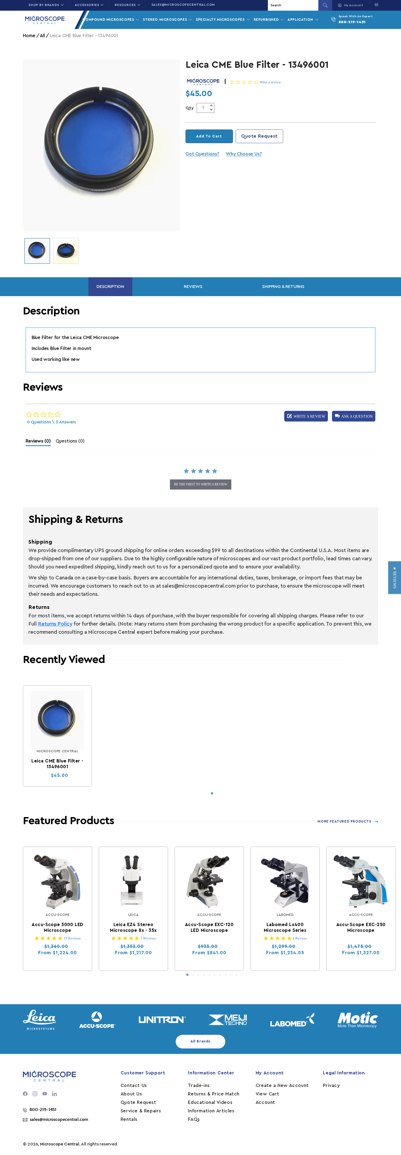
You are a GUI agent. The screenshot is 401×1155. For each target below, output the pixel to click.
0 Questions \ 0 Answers (51, 422)
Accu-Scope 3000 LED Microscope (57, 927)
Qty (189, 108)
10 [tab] (236, 975)
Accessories (87, 5)
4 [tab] (204, 975)
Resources (125, 5)
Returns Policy (55, 624)
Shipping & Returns (283, 286)
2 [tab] (193, 975)
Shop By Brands (43, 5)
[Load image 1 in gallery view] (37, 251)
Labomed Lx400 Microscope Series (285, 927)
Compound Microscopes (108, 19)
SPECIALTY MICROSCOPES (221, 19)
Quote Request (259, 136)
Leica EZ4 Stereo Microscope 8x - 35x (133, 927)
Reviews (193, 286)
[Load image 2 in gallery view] (66, 251)
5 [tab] (209, 975)
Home (29, 35)
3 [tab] (198, 975)
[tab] (38, 442)
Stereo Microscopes (165, 19)
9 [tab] (231, 975)
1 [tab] (212, 793)
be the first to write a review (200, 484)
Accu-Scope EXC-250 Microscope (361, 927)
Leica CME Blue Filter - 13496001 (57, 764)
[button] (375, 4)
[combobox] (294, 5)
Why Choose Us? (244, 154)
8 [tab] (225, 975)
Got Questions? (202, 154)
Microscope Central (59, 1144)
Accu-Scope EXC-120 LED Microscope (209, 927)
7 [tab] (220, 975)
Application (301, 19)
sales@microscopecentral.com (183, 4)
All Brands (200, 1041)
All (42, 35)
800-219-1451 (352, 22)
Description (110, 286)
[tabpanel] (57, 736)
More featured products (344, 821)
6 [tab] (214, 975)
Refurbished (267, 19)
